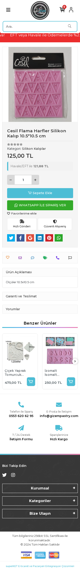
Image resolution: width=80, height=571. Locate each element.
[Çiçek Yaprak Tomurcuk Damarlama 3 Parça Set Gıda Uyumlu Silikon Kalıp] (20, 351)
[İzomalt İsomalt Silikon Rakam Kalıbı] (60, 351)
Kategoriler (40, 501)
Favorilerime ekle (24, 213)
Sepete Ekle (42, 193)
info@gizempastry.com (59, 416)
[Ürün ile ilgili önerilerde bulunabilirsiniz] (71, 258)
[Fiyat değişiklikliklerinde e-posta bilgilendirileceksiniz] (46, 258)
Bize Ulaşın (40, 513)
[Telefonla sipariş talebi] (59, 258)
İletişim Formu (21, 439)
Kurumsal (40, 488)
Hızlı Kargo (59, 439)
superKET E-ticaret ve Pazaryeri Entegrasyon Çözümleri (40, 566)
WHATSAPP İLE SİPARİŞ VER (42, 205)
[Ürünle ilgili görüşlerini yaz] (34, 258)
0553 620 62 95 (21, 416)
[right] (75, 361)
